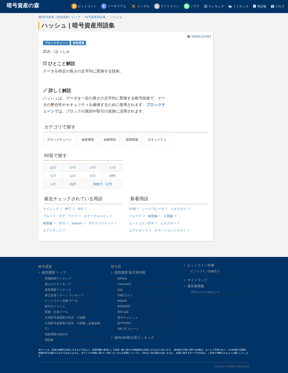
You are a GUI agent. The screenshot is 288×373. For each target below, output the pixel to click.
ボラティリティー (101, 223)
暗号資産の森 (23, 5)
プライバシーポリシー (205, 292)
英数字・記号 (102, 184)
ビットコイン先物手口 (205, 271)
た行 (112, 167)
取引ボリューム (55, 306)
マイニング (51, 209)
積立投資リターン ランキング (64, 295)
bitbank (122, 300)
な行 (53, 176)
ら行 (53, 184)
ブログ (280, 6)
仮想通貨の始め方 (56, 334)
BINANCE (123, 306)
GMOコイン (125, 295)
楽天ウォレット (127, 317)
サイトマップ (197, 280)
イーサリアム (116, 6)
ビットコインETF (141, 223)
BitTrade (122, 312)
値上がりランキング (58, 284)
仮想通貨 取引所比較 (130, 272)
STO (62, 223)
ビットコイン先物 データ (61, 300)
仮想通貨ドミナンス (58, 289)
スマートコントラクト (170, 230)
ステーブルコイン (96, 216)
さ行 (93, 167)
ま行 (93, 176)
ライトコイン (169, 6)
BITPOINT (124, 323)
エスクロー (168, 223)
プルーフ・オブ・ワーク (60, 216)
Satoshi (77, 223)
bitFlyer (122, 278)
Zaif (119, 289)
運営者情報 (195, 286)
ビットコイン (87, 6)
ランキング (216, 6)
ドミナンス (241, 6)
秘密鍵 (47, 223)
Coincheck (124, 284)
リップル (143, 6)
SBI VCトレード (128, 328)
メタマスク (178, 209)
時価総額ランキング (58, 278)
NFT (68, 209)
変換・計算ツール (56, 312)
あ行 (53, 167)
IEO (80, 209)
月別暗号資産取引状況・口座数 (65, 317)
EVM (132, 209)
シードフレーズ (153, 209)
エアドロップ (52, 230)
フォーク (135, 216)
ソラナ (195, 6)
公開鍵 (168, 216)
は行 (73, 176)
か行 (73, 167)
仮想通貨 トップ (54, 272)
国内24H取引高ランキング (134, 337)
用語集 (261, 6)
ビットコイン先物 (200, 265)
